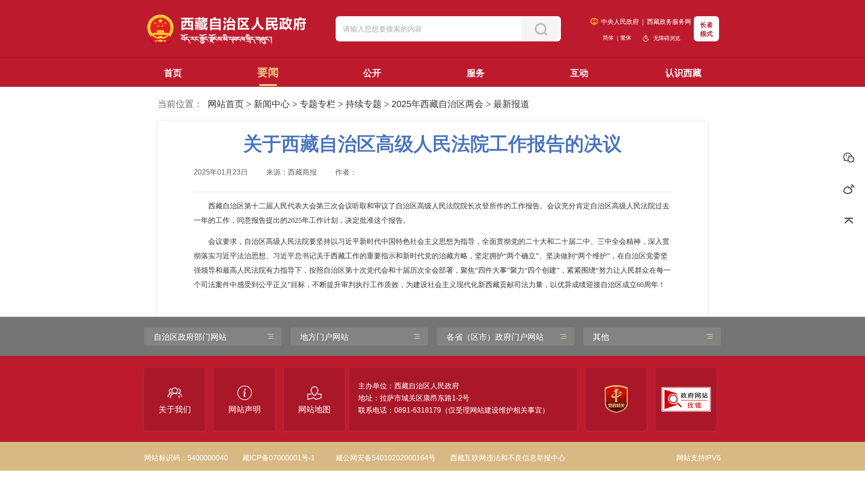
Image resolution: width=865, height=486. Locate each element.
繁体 (625, 38)
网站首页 (226, 104)
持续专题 (364, 104)
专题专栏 (318, 104)
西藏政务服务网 (669, 21)
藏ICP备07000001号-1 (278, 458)
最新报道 (511, 104)
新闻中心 (272, 104)
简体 (608, 38)
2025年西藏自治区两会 (437, 104)
